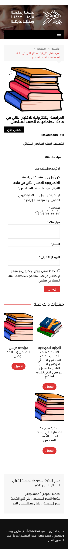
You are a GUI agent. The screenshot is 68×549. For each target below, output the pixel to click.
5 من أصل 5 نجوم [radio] (37, 212)
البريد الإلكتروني (49, 257)
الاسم (55, 243)
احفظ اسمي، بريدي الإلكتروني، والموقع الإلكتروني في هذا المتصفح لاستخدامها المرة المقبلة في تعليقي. (34, 275)
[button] (10, 73)
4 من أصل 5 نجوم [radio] (42, 212)
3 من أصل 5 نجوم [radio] (47, 212)
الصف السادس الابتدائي (38, 143)
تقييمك (54, 207)
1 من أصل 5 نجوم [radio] (57, 212)
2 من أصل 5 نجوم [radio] (52, 212)
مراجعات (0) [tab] (53, 157)
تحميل (49, 386)
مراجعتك (53, 222)
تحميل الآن (14, 129)
